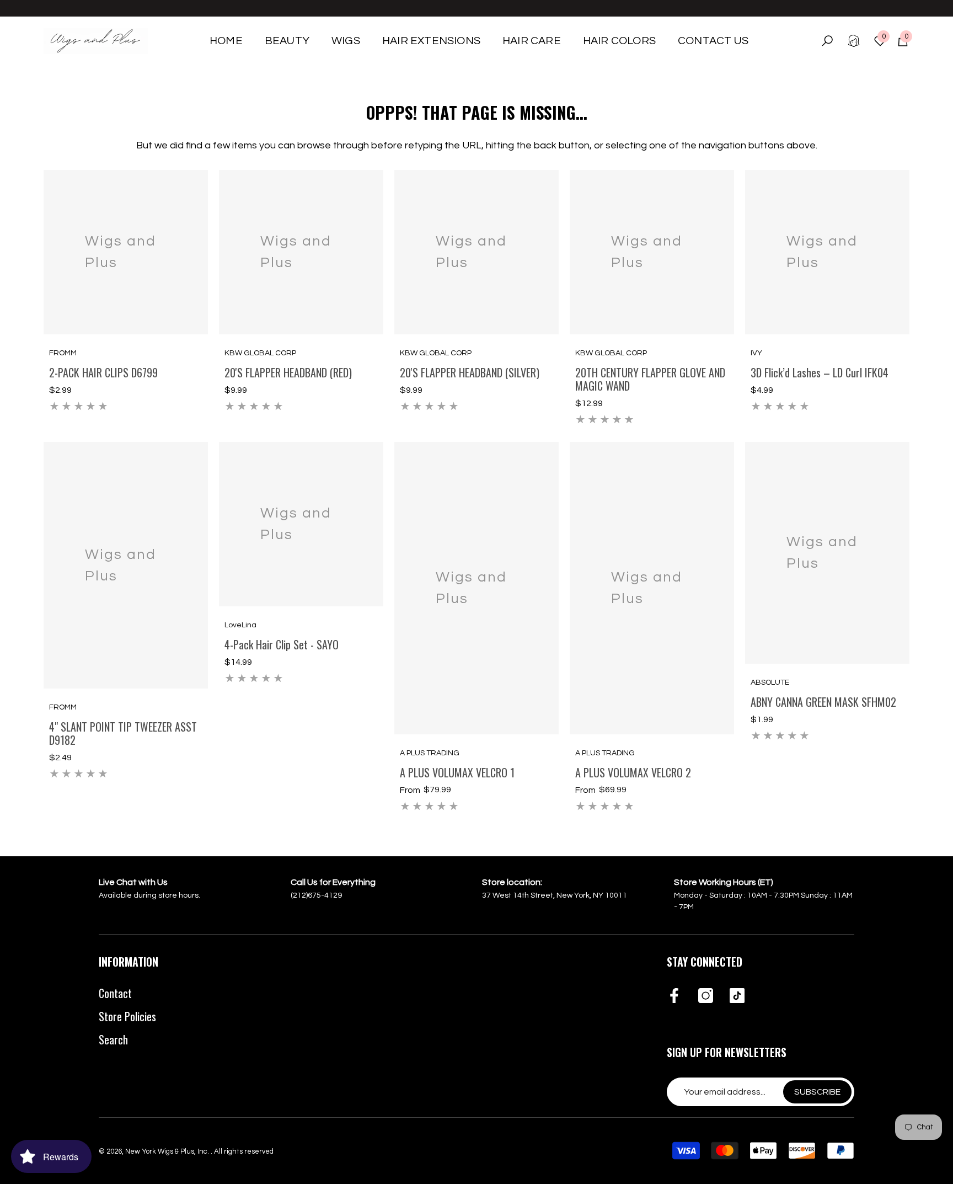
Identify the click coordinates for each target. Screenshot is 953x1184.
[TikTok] (737, 996)
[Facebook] (674, 996)
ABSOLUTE (770, 682)
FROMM (63, 353)
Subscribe (817, 1091)
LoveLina (240, 625)
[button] (287, 41)
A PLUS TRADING (429, 753)
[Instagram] (705, 996)
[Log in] (853, 40)
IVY (756, 353)
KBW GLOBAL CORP (260, 353)
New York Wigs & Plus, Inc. (168, 1151)
